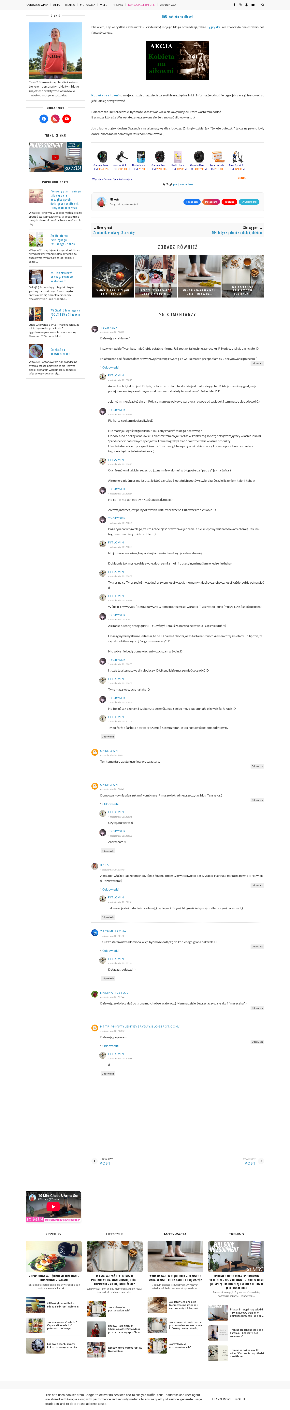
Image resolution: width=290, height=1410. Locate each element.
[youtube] (251, 4)
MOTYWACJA (87, 4)
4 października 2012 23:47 (112, 1031)
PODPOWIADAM (183, 184)
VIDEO (104, 4)
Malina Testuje (114, 992)
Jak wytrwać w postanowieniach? (119, 1309)
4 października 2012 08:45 (120, 816)
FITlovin (116, 375)
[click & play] (55, 171)
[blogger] (245, 4)
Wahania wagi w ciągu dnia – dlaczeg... (199, 292)
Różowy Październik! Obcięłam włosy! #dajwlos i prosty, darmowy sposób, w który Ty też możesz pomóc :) (125, 1330)
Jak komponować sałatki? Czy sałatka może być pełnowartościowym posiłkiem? (62, 1327)
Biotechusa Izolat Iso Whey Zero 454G (141, 165)
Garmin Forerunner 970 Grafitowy (102, 165)
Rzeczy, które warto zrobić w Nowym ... (156, 292)
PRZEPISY (118, 4)
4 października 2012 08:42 (112, 789)
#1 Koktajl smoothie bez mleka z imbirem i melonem (63, 1305)
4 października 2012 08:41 (112, 755)
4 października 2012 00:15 (120, 380)
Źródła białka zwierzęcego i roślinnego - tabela (63, 239)
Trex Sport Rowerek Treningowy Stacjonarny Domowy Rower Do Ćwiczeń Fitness (238, 165)
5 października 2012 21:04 (120, 721)
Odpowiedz (257, 363)
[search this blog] (262, 4)
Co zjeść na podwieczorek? (60, 351)
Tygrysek (109, 327)
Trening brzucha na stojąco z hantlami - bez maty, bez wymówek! (246, 1333)
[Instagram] (55, 119)
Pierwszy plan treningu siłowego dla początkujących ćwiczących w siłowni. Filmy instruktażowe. (66, 199)
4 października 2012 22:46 (120, 902)
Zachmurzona (113, 931)
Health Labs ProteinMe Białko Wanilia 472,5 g (180, 165)
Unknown (109, 750)
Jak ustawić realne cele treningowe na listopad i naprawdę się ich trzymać (183, 1305)
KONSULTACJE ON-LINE (141, 4)
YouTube (229, 201)
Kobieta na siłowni (105, 95)
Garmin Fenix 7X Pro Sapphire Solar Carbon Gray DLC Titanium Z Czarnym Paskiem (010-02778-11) (199, 165)
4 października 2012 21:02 (112, 936)
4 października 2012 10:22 (120, 619)
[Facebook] (43, 119)
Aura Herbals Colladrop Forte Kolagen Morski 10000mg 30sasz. (218, 165)
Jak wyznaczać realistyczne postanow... (243, 290)
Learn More (221, 1399)
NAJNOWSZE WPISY (37, 4)
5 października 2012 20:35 (120, 664)
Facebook (192, 201)
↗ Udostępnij (249, 202)
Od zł (102, 169)
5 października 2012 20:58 (120, 702)
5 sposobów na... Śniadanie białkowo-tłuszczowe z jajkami (53, 1278)
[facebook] (233, 4)
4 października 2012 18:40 (112, 869)
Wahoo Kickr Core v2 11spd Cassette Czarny (122, 165)
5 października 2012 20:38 (120, 1058)
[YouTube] (66, 119)
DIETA (56, 4)
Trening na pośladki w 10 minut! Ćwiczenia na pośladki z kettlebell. (247, 1353)
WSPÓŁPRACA (168, 4)
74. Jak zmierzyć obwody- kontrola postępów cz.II (62, 277)
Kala (104, 865)
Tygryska (214, 27)
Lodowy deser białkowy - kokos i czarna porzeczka (62, 1346)
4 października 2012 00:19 (120, 414)
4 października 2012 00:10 (112, 332)
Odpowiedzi (110, 367)
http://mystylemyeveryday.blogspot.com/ (140, 1026)
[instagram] (238, 4)
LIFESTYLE (114, 1234)
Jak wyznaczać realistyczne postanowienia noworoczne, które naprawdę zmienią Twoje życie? (114, 1280)
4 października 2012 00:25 (120, 464)
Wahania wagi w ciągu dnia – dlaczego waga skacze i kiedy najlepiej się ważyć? (175, 1278)
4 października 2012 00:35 (120, 523)
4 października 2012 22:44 (112, 997)
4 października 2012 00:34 (120, 493)
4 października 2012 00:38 (120, 600)
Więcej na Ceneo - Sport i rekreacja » (112, 179)
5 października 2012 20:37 (120, 683)
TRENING (70, 4)
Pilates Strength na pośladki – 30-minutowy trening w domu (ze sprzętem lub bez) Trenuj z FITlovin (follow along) (246, 1316)
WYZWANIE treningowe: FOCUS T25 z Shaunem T (66, 314)
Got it (240, 1399)
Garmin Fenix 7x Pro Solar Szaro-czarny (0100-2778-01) (160, 165)
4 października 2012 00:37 (120, 576)
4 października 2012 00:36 (120, 547)
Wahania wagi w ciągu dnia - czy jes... (112, 292)
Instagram (211, 201)
